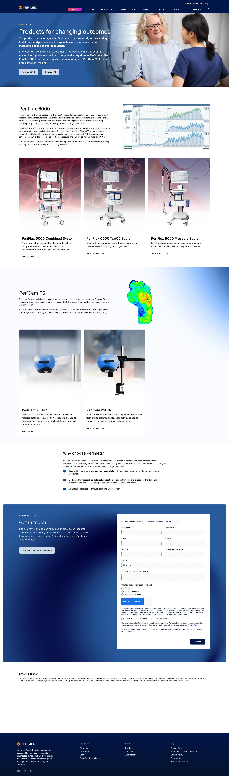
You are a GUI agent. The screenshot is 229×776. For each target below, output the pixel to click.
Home (91, 9)
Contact (194, 9)
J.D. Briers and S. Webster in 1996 (159, 678)
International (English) (196, 4)
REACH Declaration (179, 761)
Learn (145, 9)
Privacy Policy (177, 748)
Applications (128, 9)
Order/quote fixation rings (91, 758)
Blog (82, 755)
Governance (176, 758)
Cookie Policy (177, 755)
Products (106, 9)
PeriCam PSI (50, 72)
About (177, 9)
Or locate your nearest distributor (37, 550)
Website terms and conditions (184, 751)
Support (161, 9)
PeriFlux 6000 (28, 72)
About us (84, 748)
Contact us (85, 751)
